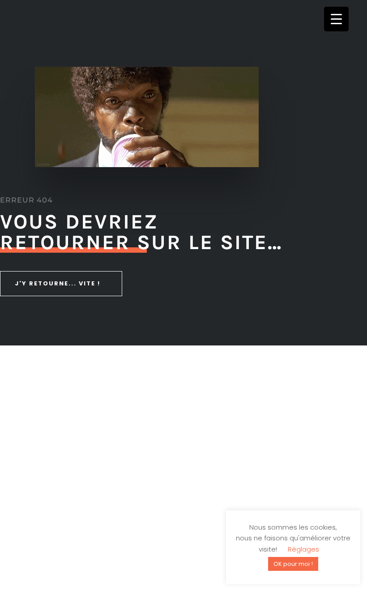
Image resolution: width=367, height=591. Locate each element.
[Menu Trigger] (336, 19)
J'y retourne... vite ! (57, 283)
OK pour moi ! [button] (293, 564)
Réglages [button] (303, 549)
